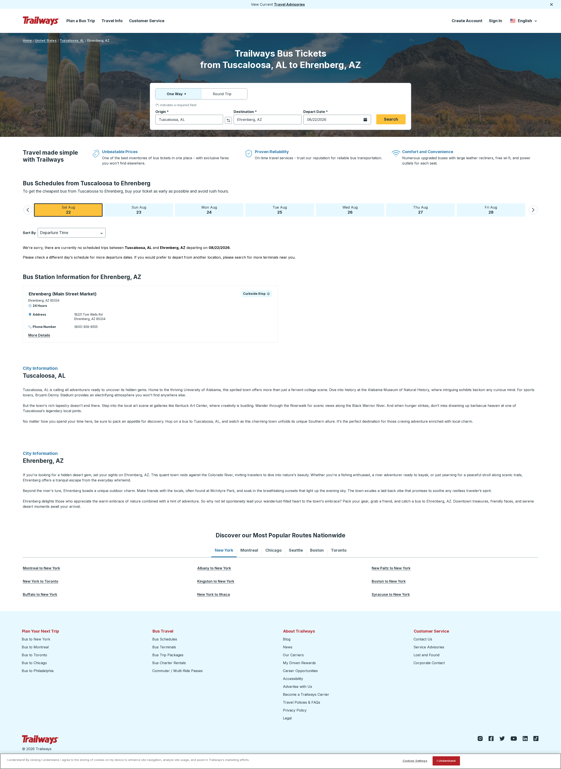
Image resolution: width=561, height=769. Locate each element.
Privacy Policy (295, 710)
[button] (27, 210)
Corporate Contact (429, 663)
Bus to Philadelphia (37, 671)
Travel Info (111, 20)
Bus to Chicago (34, 663)
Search (391, 119)
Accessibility (293, 678)
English (524, 21)
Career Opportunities (300, 671)
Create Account (467, 20)
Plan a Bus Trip (80, 20)
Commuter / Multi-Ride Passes (177, 671)
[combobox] (189, 119)
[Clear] (218, 119)
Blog (286, 639)
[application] (150, 314)
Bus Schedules (164, 639)
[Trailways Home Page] (41, 20)
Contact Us (423, 639)
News (287, 647)
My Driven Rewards (299, 663)
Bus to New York (36, 639)
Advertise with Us (297, 686)
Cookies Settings (415, 760)
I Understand (446, 760)
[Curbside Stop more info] (268, 293)
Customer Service (146, 20)
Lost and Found (426, 655)
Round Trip (222, 94)
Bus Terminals (164, 647)
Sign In (495, 20)
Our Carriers (293, 655)
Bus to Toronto (34, 655)
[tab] (224, 550)
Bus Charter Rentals (169, 663)
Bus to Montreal (35, 647)
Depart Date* (315, 111)
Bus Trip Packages (167, 655)
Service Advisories (429, 647)
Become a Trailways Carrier (306, 694)
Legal (287, 718)
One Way (175, 94)
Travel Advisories (289, 4)
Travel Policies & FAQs (301, 702)
